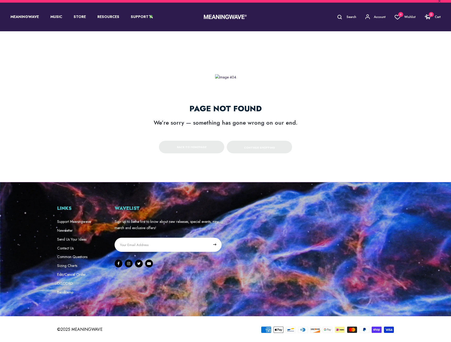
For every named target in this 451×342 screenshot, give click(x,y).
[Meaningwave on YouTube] (149, 263)
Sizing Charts (67, 265)
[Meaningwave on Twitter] (139, 263)
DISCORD (65, 283)
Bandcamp (65, 292)
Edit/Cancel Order (71, 274)
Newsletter (65, 230)
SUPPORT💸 (142, 16)
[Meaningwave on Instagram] (129, 263)
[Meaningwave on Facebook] (118, 263)
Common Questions (72, 256)
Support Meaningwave (74, 221)
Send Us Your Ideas (71, 239)
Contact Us (65, 248)
